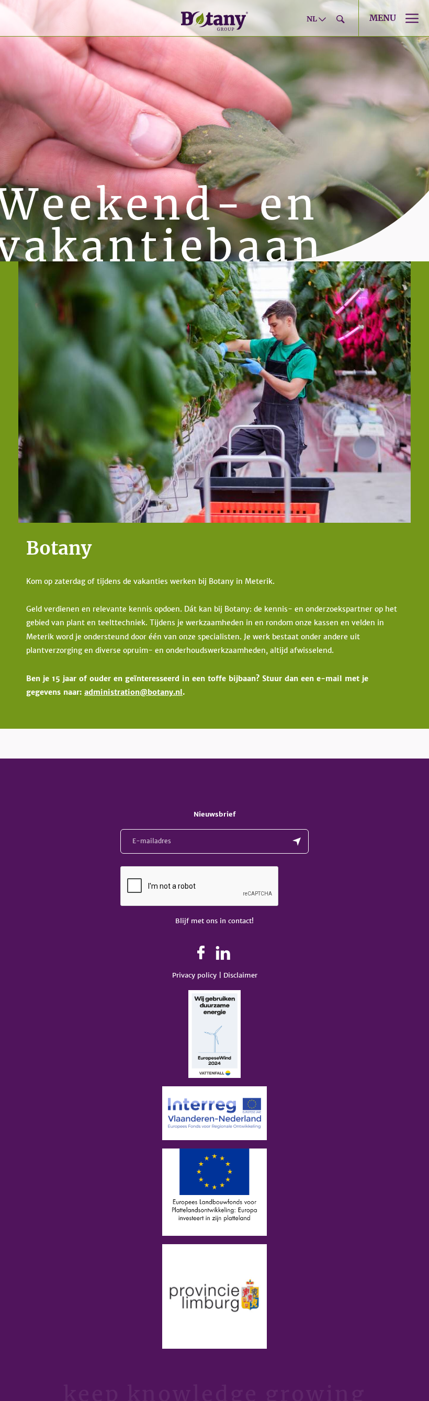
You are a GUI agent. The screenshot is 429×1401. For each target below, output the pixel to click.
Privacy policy (194, 975)
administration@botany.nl (133, 692)
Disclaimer (240, 975)
